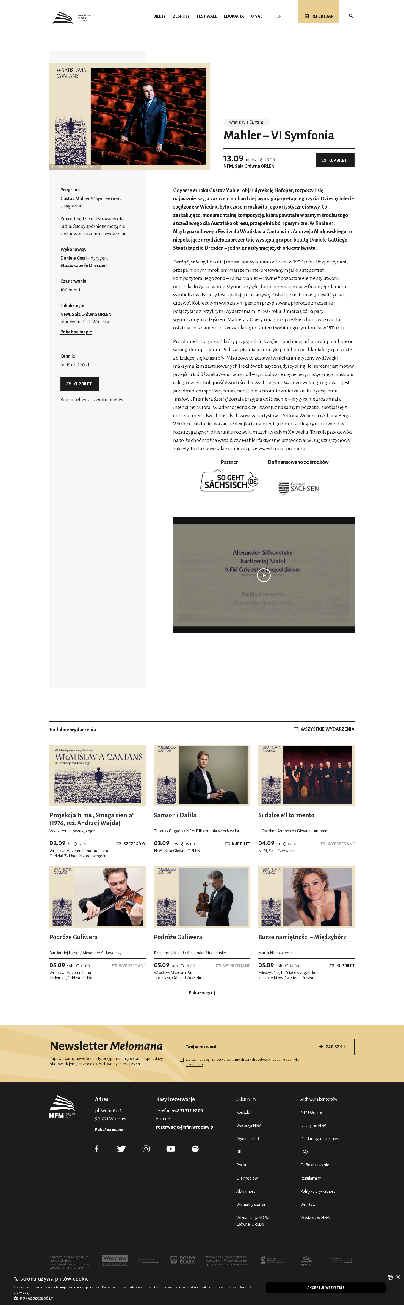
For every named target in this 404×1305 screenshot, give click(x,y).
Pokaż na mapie (76, 332)
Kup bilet (337, 160)
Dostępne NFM (313, 1125)
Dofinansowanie (314, 1165)
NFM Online (311, 1112)
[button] (135, 1298)
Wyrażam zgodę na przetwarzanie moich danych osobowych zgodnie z (242, 1062)
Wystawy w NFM (315, 1218)
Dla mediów (247, 1178)
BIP (239, 1152)
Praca (241, 1165)
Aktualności (246, 1191)
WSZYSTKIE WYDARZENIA (328, 729)
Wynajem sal (247, 1138)
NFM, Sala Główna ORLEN (249, 166)
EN (279, 16)
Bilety (160, 16)
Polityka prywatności (318, 1191)
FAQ (304, 1152)
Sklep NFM (246, 1099)
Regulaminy (310, 1178)
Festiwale (207, 16)
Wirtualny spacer (250, 1204)
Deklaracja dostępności (320, 1138)
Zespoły (181, 16)
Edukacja (234, 16)
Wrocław (308, 1204)
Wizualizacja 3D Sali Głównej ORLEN (254, 1221)
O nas (257, 16)
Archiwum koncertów (318, 1099)
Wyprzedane (341, 844)
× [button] (398, 1277)
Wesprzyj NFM (249, 1125)
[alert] (202, 1287)
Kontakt (243, 1112)
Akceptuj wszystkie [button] (325, 1287)
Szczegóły (134, 844)
